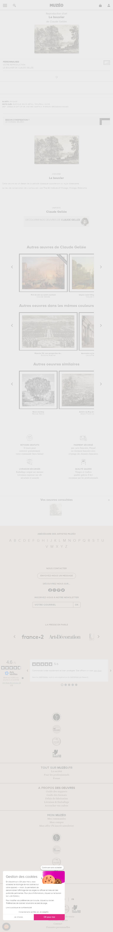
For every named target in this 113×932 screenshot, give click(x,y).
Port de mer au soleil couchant (43, 296)
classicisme (74, 184)
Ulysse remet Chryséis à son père (92, 296)
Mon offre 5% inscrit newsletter (56, 826)
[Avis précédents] (27, 671)
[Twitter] (63, 591)
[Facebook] (50, 591)
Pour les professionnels (56, 775)
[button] (6, 927)
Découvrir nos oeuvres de (52, 220)
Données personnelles (58, 927)
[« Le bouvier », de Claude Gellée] (56, 510)
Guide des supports (56, 791)
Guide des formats (56, 795)
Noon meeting (38, 413)
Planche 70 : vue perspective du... (48, 354)
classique (44, 184)
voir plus (97, 671)
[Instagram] (54, 591)
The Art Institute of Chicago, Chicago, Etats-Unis (65, 188)
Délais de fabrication (56, 799)
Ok (77, 605)
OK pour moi (49, 917)
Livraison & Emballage (56, 802)
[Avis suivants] (111, 671)
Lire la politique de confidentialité (19, 908)
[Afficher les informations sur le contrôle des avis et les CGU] (22, 678)
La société (56, 771)
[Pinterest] (58, 591)
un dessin (22, 184)
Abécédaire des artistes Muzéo (57, 534)
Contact (58, 924)
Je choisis (18, 917)
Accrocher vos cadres (56, 806)
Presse (56, 778)
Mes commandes (56, 819)
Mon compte (57, 822)
